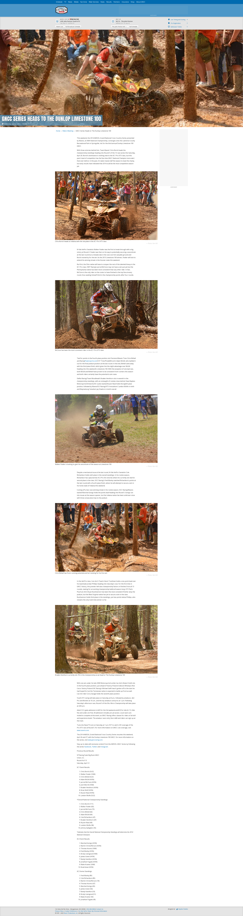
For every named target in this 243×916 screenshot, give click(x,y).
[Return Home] (61, 14)
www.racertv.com (83, 730)
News (70, 2)
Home (58, 131)
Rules (103, 2)
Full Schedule (133, 27)
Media (76, 2)
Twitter (94, 747)
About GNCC (140, 2)
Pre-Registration (176, 23)
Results (109, 2)
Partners (117, 2)
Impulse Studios (183, 909)
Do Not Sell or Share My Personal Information (93, 911)
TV (65, 2)
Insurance (125, 2)
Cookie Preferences (71, 911)
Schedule (59, 2)
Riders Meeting (68, 131)
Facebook (87, 747)
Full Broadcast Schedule (72, 27)
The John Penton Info (119, 27)
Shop (132, 2)
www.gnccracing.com (95, 740)
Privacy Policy (59, 911)
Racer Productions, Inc (71, 913)
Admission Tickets (176, 27)
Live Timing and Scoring (178, 19)
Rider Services (94, 2)
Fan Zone (83, 2)
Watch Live (59, 27)
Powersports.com (91, 361)
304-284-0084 (91, 909)
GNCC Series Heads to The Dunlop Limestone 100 (93, 131)
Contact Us (99, 909)
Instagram (104, 747)
